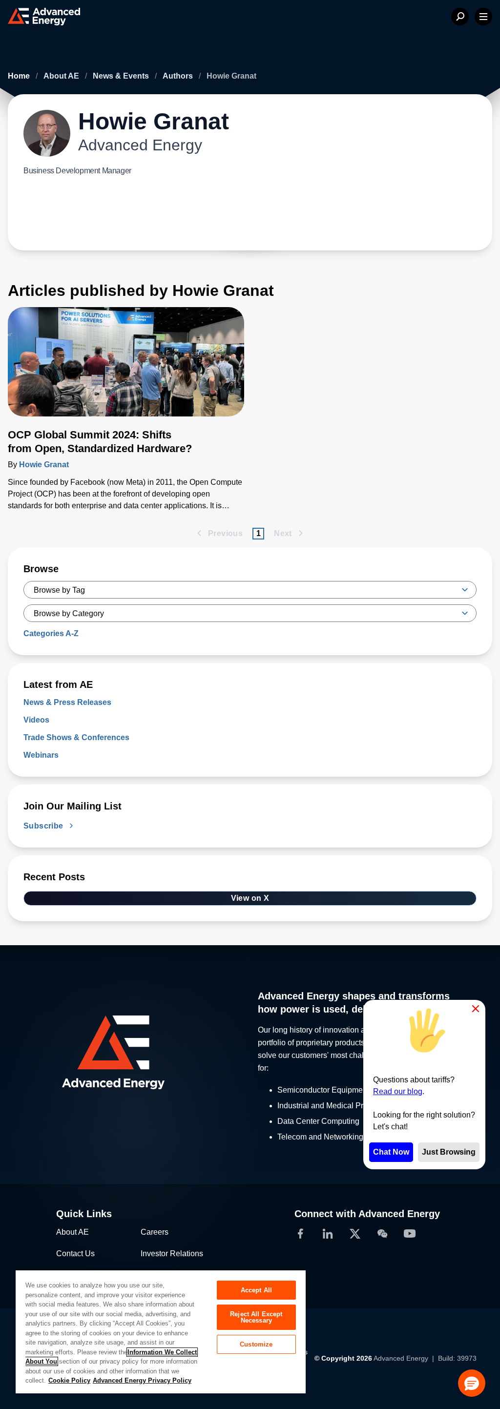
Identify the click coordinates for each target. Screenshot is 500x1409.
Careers (154, 1232)
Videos (36, 720)
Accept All (256, 1290)
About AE (62, 76)
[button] (471, 1383)
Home (20, 76)
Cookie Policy (69, 1380)
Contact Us (75, 1253)
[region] (161, 1331)
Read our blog (397, 1091)
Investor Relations (172, 1253)
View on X (250, 898)
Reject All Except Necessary (256, 1317)
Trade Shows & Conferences (76, 737)
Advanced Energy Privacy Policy (142, 1380)
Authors (179, 76)
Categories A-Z (51, 633)
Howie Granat (44, 464)
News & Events (122, 76)
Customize (256, 1344)
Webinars (41, 755)
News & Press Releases (67, 702)
